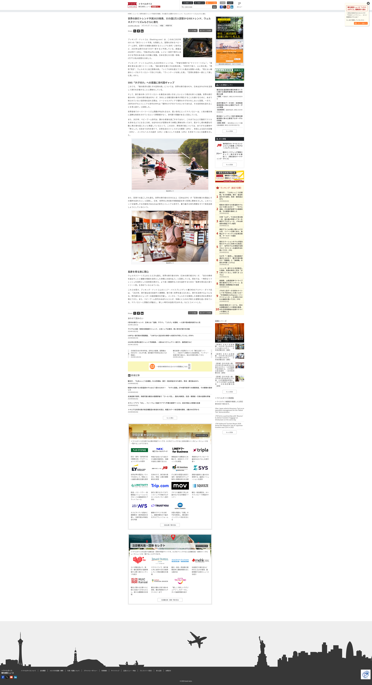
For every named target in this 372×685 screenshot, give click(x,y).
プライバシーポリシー (90, 671)
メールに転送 (192, 30)
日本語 (223, 3)
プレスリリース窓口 (146, 671)
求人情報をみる (199, 3)
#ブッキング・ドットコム (150, 25)
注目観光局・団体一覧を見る (170, 600)
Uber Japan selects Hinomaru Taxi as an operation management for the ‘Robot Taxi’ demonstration (229, 410)
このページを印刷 (206, 30)
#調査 (161, 25)
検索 (214, 7)
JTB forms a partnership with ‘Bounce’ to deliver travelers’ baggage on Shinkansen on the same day (229, 418)
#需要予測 (169, 25)
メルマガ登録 (212, 3)
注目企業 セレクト (143, 435)
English (230, 3)
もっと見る (170, 418)
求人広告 (158, 671)
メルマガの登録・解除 (56, 671)
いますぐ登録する (361, 23)
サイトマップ (115, 671)
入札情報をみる (187, 3)
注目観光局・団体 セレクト (148, 545)
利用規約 (104, 671)
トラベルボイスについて (28, 671)
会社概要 (43, 671)
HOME (130, 14)
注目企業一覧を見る (170, 525)
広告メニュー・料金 (129, 671)
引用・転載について (73, 671)
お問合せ (168, 671)
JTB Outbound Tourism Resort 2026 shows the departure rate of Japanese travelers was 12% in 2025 (229, 425)
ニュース (135, 14)
